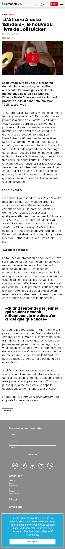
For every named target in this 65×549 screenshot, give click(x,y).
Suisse (11, 483)
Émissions (15, 507)
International (14, 494)
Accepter (32, 541)
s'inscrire (32, 454)
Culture (12, 491)
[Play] (32, 58)
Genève (12, 480)
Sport (11, 488)
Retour (7, 410)
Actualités (15, 476)
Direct (54, 4)
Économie (13, 485)
